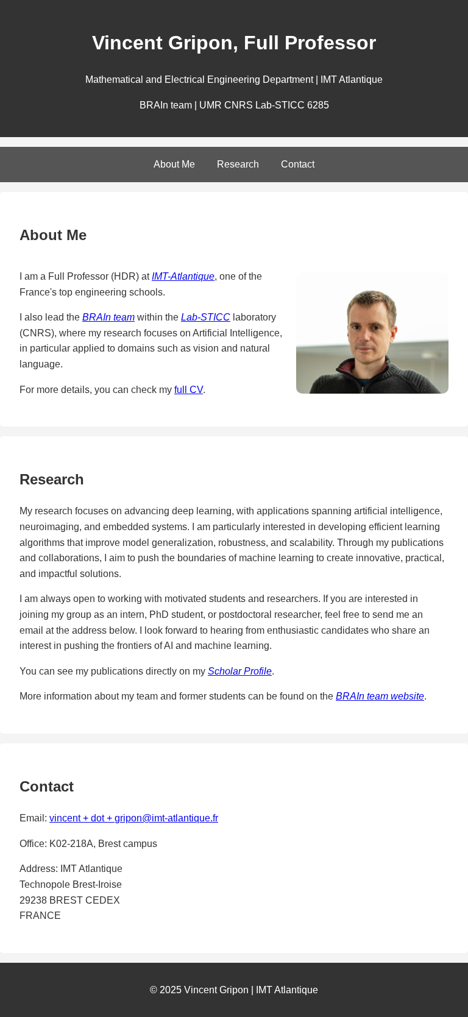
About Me (174, 164)
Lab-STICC (205, 317)
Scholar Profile (240, 671)
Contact (297, 164)
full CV (188, 389)
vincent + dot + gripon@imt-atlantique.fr (133, 818)
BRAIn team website (380, 696)
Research (238, 164)
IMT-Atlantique (183, 276)
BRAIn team (108, 317)
